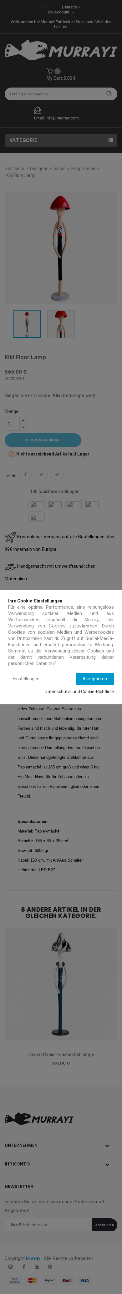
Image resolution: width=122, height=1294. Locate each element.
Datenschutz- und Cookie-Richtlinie (79, 691)
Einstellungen (26, 678)
